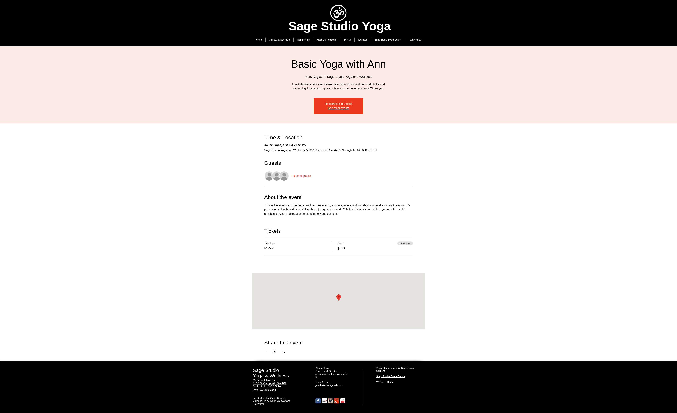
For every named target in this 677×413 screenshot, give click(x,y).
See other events (338, 108)
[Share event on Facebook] (266, 352)
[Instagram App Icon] (330, 400)
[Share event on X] (274, 352)
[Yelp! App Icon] (324, 400)
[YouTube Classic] (342, 400)
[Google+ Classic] (336, 400)
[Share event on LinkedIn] (283, 352)
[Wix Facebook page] (318, 400)
